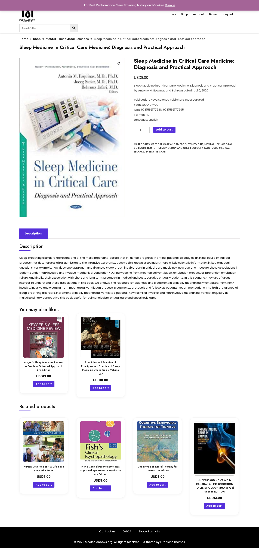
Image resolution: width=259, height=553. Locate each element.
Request (228, 14)
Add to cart (164, 130)
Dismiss (170, 5)
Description (33, 233)
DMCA (127, 531)
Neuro (151, 148)
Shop (184, 14)
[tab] (33, 233)
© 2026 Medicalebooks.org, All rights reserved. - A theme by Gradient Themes (129, 542)
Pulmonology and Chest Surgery (180, 148)
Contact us (107, 531)
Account (198, 14)
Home (172, 14)
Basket (213, 14)
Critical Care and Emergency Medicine (177, 144)
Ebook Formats (149, 531)
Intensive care (155, 151)
